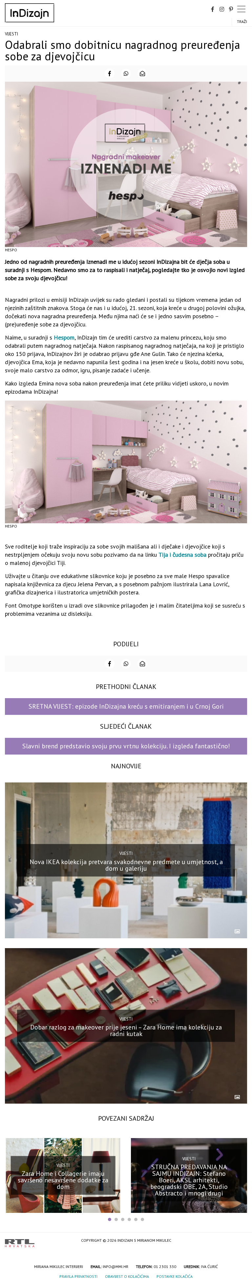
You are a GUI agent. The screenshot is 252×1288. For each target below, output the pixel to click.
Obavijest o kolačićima (127, 1276)
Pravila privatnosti (78, 1276)
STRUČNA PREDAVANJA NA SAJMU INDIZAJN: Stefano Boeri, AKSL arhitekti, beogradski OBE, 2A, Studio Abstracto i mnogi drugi (189, 1180)
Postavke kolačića (175, 1276)
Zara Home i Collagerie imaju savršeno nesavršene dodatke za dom (63, 1180)
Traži (242, 21)
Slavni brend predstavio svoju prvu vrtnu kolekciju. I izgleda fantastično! (126, 746)
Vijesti (11, 34)
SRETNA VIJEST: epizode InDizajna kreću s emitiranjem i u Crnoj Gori (126, 706)
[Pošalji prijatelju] (142, 73)
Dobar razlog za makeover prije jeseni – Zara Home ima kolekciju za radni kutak (126, 1030)
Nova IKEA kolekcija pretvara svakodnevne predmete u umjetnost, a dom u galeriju (126, 865)
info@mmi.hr (115, 1266)
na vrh (240, 1240)
